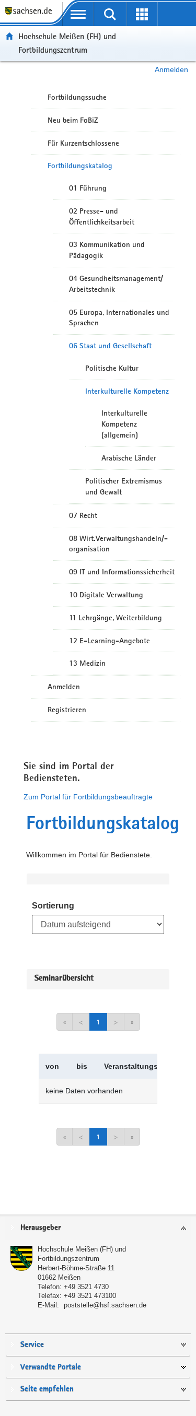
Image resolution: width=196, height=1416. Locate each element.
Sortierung (53, 905)
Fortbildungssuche (77, 97)
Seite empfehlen (47, 1389)
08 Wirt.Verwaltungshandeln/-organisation (118, 544)
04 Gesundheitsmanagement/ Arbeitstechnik (116, 284)
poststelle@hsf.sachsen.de (105, 1305)
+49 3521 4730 (86, 1287)
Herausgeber (40, 1228)
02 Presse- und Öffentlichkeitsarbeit (101, 216)
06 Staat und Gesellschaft (110, 345)
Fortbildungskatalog (80, 165)
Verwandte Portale (50, 1367)
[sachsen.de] (31, 16)
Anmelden (171, 69)
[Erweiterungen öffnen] (142, 14)
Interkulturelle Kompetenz (127, 391)
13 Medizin (87, 663)
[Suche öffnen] (110, 14)
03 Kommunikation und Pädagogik (107, 250)
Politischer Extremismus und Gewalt (123, 486)
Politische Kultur (112, 368)
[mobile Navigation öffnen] (78, 14)
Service (32, 1345)
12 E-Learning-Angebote (109, 640)
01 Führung (88, 188)
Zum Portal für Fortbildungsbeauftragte (88, 797)
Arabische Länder (128, 458)
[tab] (98, 1228)
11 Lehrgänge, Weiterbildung (115, 617)
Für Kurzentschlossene (83, 143)
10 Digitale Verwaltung (106, 594)
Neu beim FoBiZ (73, 120)
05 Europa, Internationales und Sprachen (119, 318)
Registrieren (67, 709)
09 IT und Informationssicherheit (122, 571)
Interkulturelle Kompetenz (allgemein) (124, 424)
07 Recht (83, 515)
